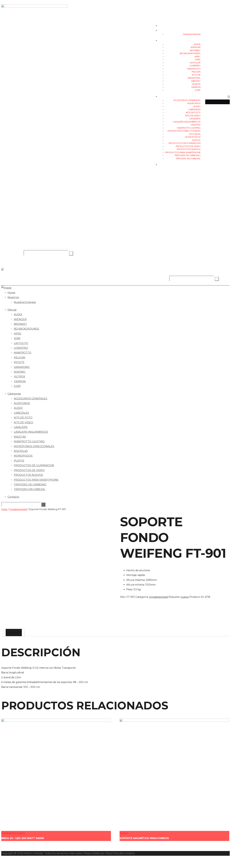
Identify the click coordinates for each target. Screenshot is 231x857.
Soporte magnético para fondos (144, 838)
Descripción (14, 632)
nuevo (185, 596)
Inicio (4, 509)
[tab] (14, 632)
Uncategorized (18, 509)
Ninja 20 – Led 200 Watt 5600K (22, 838)
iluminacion (8, 833)
